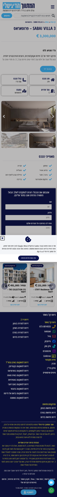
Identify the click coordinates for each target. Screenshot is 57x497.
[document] (28, 248)
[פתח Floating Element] (51, 482)
